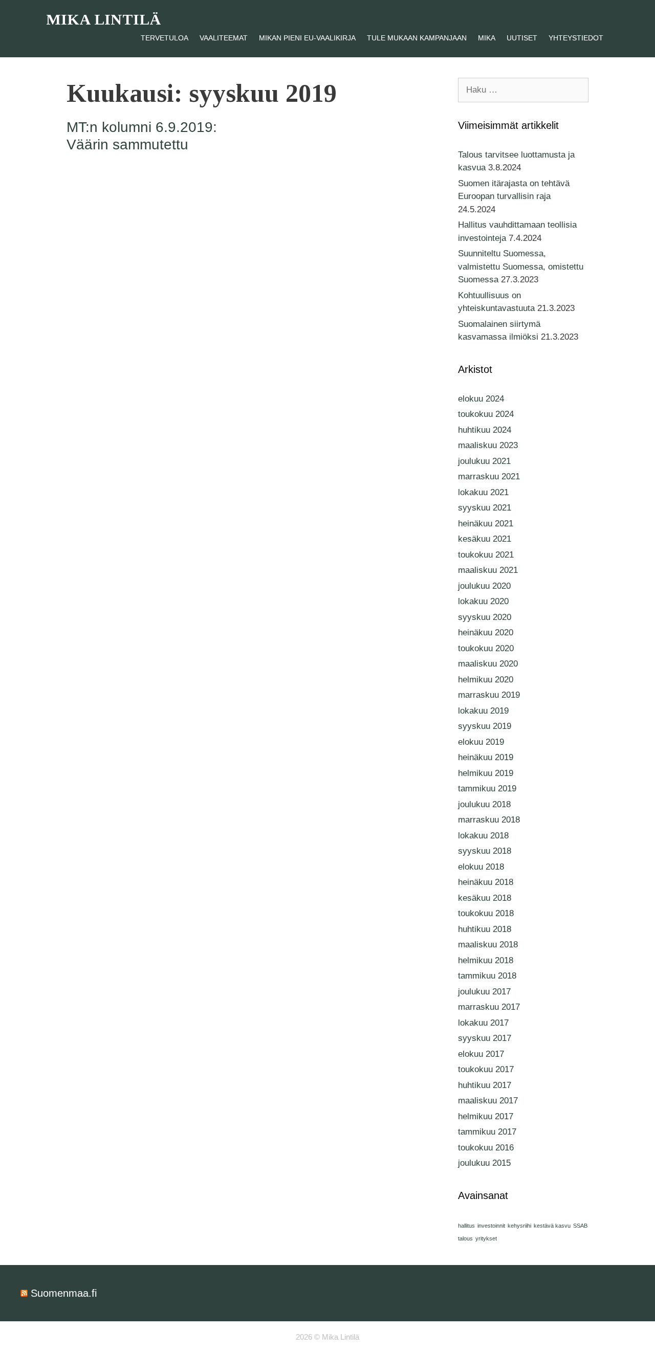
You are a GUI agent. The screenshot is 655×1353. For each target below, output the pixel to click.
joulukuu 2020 (484, 586)
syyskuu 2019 (484, 726)
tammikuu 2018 (487, 976)
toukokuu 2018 (486, 913)
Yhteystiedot (576, 38)
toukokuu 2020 (486, 648)
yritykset (486, 1238)
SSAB (580, 1226)
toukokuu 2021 (486, 555)
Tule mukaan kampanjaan (417, 38)
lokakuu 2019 (483, 711)
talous (465, 1238)
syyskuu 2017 (484, 1038)
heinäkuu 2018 (485, 882)
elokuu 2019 (481, 742)
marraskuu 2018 (489, 820)
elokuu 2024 (481, 399)
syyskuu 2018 (484, 851)
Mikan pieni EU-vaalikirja (307, 38)
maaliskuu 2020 (488, 664)
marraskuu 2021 (489, 476)
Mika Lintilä (103, 19)
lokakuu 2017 (483, 1023)
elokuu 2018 (481, 867)
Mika (486, 38)
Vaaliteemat (224, 38)
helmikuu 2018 (485, 960)
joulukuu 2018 (484, 804)
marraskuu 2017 (489, 1007)
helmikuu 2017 (485, 1116)
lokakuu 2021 (483, 492)
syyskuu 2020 (484, 617)
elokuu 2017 (481, 1054)
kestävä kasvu (552, 1226)
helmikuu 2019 (485, 773)
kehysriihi (519, 1226)
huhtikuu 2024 (484, 430)
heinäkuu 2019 (485, 757)
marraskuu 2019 (489, 695)
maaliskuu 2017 (488, 1100)
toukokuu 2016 (486, 1147)
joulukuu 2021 (484, 461)
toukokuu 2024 (486, 414)
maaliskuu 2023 (488, 445)
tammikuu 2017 (487, 1132)
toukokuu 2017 (486, 1069)
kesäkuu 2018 (484, 898)
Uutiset (522, 38)
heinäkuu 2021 (485, 523)
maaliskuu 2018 (488, 944)
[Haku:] (523, 90)
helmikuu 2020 (485, 679)
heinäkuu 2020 (485, 632)
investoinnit (491, 1226)
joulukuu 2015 (484, 1163)
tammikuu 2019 (487, 788)
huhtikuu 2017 (484, 1085)
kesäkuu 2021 (484, 539)
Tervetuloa (164, 38)
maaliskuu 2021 (488, 570)
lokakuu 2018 (483, 835)
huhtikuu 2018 (484, 929)
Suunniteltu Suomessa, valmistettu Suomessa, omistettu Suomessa (520, 266)
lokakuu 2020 (483, 601)
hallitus (466, 1226)
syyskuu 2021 (484, 508)
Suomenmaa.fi (64, 1293)
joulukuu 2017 (484, 991)
